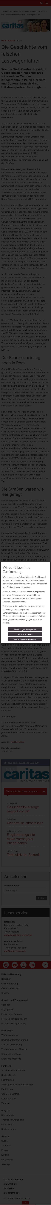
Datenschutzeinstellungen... (25, 639)
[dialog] (25, 602)
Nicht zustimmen (25, 634)
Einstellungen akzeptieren (25, 629)
